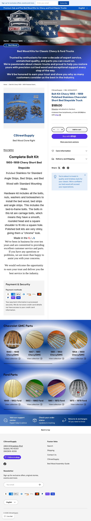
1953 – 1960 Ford (34, 400)
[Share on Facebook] (63, 168)
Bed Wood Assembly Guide (58, 463)
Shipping (55, 109)
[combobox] (59, 22)
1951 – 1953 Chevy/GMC (56, 353)
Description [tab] (9, 150)
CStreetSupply (57, 90)
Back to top (45, 430)
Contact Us (43, 41)
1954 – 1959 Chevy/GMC (78, 353)
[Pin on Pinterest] (68, 168)
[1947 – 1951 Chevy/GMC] (35, 340)
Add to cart (76, 130)
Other (52, 41)
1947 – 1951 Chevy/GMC (34, 353)
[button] (86, 22)
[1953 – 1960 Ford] (35, 388)
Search (50, 446)
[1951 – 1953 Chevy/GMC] (56, 340)
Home (6, 41)
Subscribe (63, 3)
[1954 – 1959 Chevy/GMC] (78, 340)
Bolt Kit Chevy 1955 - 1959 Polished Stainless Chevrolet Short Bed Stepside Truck (22, 84)
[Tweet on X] (59, 168)
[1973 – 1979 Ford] (78, 388)
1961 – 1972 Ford (56, 400)
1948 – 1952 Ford (12, 400)
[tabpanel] (24, 214)
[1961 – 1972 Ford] (56, 388)
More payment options (69, 142)
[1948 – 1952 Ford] (13, 388)
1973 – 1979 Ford (78, 400)
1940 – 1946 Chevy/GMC (12, 353)
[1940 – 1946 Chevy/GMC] (13, 340)
